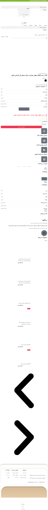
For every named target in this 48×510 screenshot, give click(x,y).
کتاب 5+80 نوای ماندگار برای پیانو (24, 303)
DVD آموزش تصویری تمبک (25, 363)
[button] (24, 109)
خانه (46, 34)
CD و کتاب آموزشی (41, 34)
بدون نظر (44, 78)
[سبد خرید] (24, 12)
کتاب (35, 34)
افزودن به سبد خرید (21, 126)
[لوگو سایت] (45, 3)
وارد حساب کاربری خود (35, 228)
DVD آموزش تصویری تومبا (25, 344)
